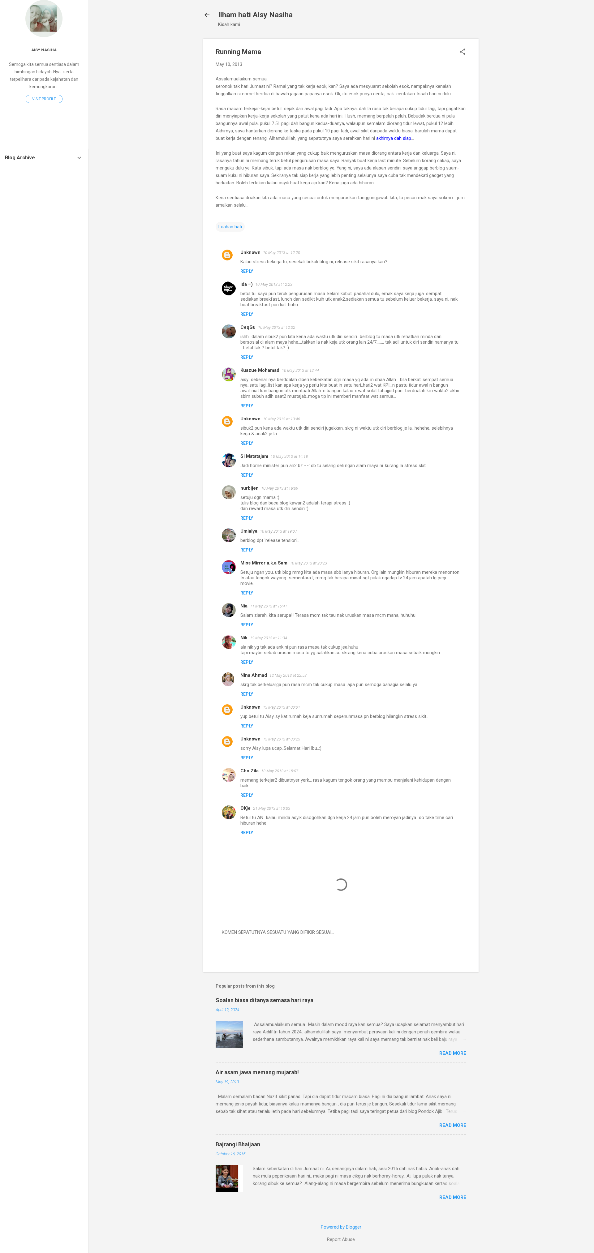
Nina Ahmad (253, 675)
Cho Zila (249, 771)
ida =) (246, 284)
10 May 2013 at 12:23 (273, 284)
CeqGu (248, 327)
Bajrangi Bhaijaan (238, 1144)
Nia (244, 606)
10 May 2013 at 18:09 (279, 488)
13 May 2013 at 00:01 (281, 707)
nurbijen (249, 488)
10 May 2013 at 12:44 (300, 370)
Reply (246, 271)
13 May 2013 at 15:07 (279, 771)
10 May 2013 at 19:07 (278, 531)
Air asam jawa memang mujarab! (257, 1072)
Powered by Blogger (341, 1227)
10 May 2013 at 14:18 (289, 456)
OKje (245, 808)
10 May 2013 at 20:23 (308, 563)
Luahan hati (230, 227)
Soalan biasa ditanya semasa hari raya (264, 1000)
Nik (244, 638)
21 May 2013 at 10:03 (271, 808)
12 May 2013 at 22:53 (288, 675)
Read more (452, 1053)
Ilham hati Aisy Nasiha (255, 15)
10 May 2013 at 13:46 (281, 419)
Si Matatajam (254, 456)
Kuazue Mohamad (259, 370)
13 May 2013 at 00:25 (281, 739)
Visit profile (44, 99)
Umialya (248, 531)
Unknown (250, 252)
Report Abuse (341, 1239)
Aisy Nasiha (44, 49)
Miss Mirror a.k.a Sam (263, 563)
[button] (462, 52)
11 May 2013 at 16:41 (268, 606)
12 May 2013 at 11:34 (268, 638)
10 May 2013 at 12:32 (276, 327)
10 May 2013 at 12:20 (281, 252)
